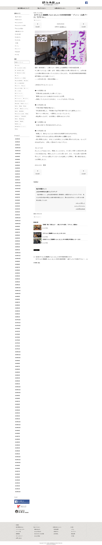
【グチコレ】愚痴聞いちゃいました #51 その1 (54, 233)
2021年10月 (17, 188)
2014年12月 (17, 421)
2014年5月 (17, 442)
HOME (34, 12)
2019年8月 (17, 264)
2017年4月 (17, 340)
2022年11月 (17, 150)
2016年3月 (17, 378)
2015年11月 (17, 389)
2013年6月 (17, 474)
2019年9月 (17, 261)
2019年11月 (17, 255)
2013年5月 (17, 477)
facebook (86, 3)
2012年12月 (17, 491)
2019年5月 (17, 273)
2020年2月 (17, 246)
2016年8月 (17, 363)
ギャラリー (18, 48)
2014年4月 (17, 445)
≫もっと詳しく (80, 203)
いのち (17, 75)
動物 (21, 106)
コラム (17, 46)
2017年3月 (17, 343)
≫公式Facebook (80, 209)
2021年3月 (17, 209)
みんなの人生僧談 (19, 88)
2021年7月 (17, 197)
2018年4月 (17, 308)
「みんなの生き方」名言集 (21, 67)
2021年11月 (17, 185)
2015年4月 (17, 410)
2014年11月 (17, 424)
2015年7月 (17, 401)
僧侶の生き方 (19, 19)
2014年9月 (17, 430)
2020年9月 (17, 226)
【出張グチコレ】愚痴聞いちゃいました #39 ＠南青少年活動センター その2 (61, 239)
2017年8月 (17, 328)
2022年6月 (17, 165)
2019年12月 (17, 252)
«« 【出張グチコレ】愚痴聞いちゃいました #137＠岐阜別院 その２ (52, 257)
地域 (25, 106)
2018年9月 (17, 296)
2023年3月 (17, 139)
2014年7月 (17, 436)
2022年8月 (17, 159)
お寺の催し (18, 40)
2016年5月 (17, 372)
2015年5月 (17, 407)
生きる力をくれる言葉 (21, 25)
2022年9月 (17, 156)
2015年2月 (17, 416)
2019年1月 (17, 284)
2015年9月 (17, 395)
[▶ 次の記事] (84, 28)
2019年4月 (17, 276)
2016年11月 (17, 354)
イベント (26, 88)
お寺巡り (26, 80)
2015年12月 (17, 386)
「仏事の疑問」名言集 (20, 70)
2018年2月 (17, 313)
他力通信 (17, 103)
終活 (17, 118)
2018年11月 (17, 290)
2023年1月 (17, 144)
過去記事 (18, 51)
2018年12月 (17, 287)
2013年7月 (17, 471)
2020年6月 (17, 235)
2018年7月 (17, 302)
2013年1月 (17, 488)
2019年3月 (17, 279)
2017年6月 (17, 334)
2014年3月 (17, 448)
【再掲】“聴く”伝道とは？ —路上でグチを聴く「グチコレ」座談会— (60, 224)
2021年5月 (17, 203)
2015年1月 (17, 418)
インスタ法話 (18, 90)
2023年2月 (17, 142)
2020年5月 (17, 238)
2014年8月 (17, 433)
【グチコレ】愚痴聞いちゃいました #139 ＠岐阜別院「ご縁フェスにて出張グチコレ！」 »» (61, 259)
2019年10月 (17, 258)
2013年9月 (17, 465)
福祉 (27, 113)
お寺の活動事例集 (19, 80)
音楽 (17, 129)
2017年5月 (17, 337)
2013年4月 (17, 480)
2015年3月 (17, 413)
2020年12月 (17, 217)
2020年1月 (17, 249)
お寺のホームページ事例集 (21, 78)
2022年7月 (17, 162)
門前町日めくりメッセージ (21, 126)
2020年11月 (17, 220)
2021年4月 (17, 206)
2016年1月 (17, 383)
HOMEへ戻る (37, 262)
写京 (17, 106)
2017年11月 (17, 322)
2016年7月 (17, 366)
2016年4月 (17, 375)
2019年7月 (17, 267)
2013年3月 (17, 483)
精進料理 (24, 116)
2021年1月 (17, 214)
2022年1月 (17, 179)
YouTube (17, 65)
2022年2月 (17, 176)
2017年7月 (17, 331)
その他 (17, 54)
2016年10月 (17, 357)
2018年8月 (17, 299)
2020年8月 (17, 229)
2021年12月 (17, 182)
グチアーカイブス (19, 93)
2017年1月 (17, 348)
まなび (24, 85)
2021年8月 (17, 194)
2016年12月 (17, 351)
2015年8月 (17, 398)
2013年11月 (17, 459)
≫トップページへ (79, 206)
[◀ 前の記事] (37, 28)
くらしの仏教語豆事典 (20, 83)
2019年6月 (17, 270)
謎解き (22, 121)
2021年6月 (17, 200)
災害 (17, 111)
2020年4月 (17, 241)
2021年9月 (17, 191)
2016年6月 (17, 369)
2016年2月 (17, 381)
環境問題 (21, 111)
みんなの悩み (39, 12)
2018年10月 (17, 293)
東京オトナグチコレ (24, 108)
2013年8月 (17, 468)
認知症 (17, 121)
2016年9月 (17, 360)
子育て (17, 108)
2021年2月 (17, 211)
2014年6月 (17, 439)
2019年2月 (17, 281)
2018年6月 (17, 305)
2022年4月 (17, 171)
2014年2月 (17, 450)
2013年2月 (17, 485)
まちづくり (18, 85)
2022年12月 (17, 147)
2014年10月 (17, 427)
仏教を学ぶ (18, 37)
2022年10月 (17, 153)
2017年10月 (17, 325)
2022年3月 (17, 174)
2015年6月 (17, 404)
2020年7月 (17, 232)
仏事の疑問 (18, 34)
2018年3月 (17, 311)
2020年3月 (17, 244)
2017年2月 (17, 346)
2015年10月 (17, 392)
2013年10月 (17, 462)
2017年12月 (17, 319)
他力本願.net (51, 3)
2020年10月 (17, 223)
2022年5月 (17, 168)
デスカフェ (26, 98)
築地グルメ (18, 116)
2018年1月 (17, 316)
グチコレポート (38, 20)
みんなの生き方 (19, 22)
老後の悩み (22, 118)
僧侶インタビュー (25, 103)
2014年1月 (17, 453)
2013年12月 (17, 456)
